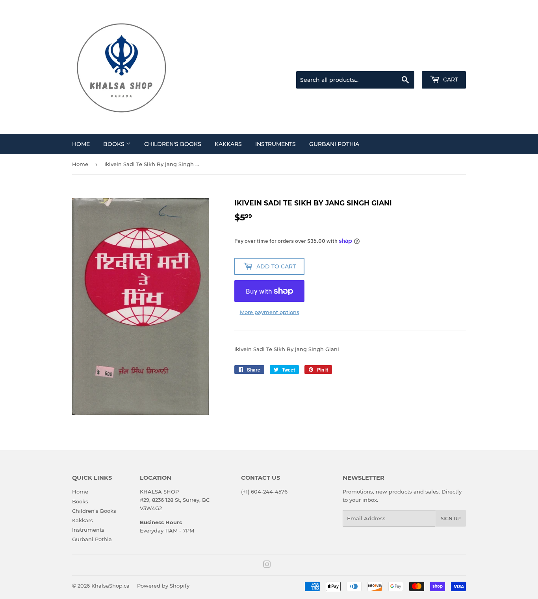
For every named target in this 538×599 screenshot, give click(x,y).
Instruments (275, 144)
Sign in (404, 61)
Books (114, 144)
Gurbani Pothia (334, 144)
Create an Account (444, 61)
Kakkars (228, 144)
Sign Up (451, 518)
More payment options (269, 312)
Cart (450, 79)
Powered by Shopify (163, 585)
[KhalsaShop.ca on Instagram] (267, 565)
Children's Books (172, 144)
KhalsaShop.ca (110, 585)
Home (81, 144)
